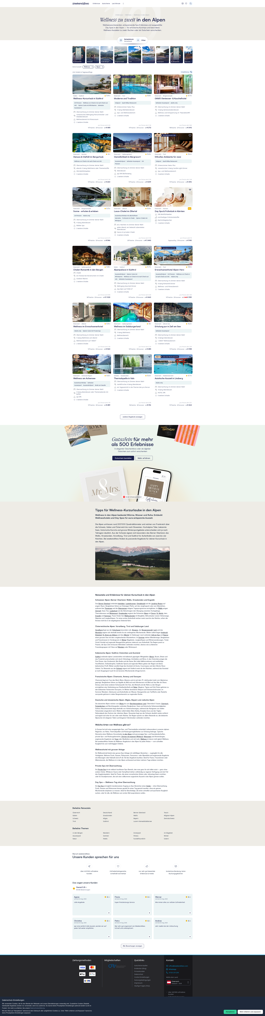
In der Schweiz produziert (134, 497)
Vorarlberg (99, 630)
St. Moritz (160, 613)
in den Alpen (127, 734)
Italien (75, 815)
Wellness (143, 739)
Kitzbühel (98, 635)
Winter (124, 640)
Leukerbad (113, 611)
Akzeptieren (230, 1012)
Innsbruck (164, 632)
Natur (135, 687)
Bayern (136, 818)
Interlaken (121, 604)
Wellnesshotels (129, 616)
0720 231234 (174, 972)
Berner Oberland (104, 604)
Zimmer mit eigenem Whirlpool (132, 737)
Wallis (160, 608)
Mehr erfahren (144, 458)
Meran (151, 657)
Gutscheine (106, 3)
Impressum (138, 983)
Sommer (142, 637)
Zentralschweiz (169, 818)
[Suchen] (191, 3)
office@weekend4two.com (178, 966)
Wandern (121, 647)
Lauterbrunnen (131, 604)
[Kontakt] (182, 3)
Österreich (76, 813)
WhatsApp (172, 969)
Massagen (147, 737)
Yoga (116, 739)
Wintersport (114, 613)
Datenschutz (138, 974)
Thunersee (108, 608)
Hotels (148, 786)
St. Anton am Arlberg (110, 635)
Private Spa (102, 769)
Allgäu (121, 704)
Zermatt (98, 611)
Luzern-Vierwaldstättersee (143, 821)
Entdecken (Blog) (140, 968)
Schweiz (119, 668)
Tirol (74, 821)
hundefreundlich (139, 839)
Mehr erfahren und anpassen (250, 1012)
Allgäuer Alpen (169, 815)
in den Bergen (78, 833)
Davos (153, 613)
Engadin (98, 616)
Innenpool (137, 833)
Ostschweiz (116, 630)
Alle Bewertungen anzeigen (132, 946)
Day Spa (101, 786)
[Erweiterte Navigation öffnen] (123, 3)
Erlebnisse (96, 3)
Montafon (98, 632)
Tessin (166, 813)
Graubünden (123, 613)
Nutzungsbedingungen (142, 980)
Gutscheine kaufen (141, 965)
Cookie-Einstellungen (141, 977)
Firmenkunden (139, 971)
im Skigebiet (168, 833)
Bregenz (135, 630)
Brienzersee (122, 608)
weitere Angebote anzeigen (132, 417)
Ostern (166, 839)
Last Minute (116, 3)
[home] (80, 3)
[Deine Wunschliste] (186, 3)
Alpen (146, 613)
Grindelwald (141, 604)
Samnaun (107, 616)
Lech (155, 630)
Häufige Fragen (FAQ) (142, 986)
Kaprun (165, 635)
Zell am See (155, 635)
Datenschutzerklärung (37, 1008)
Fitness (136, 836)
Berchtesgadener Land (138, 704)
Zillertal (126, 635)
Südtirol (98, 657)
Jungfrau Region (157, 604)
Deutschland (107, 813)
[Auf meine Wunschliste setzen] (108, 77)
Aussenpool (77, 836)
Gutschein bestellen (123, 458)
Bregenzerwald (147, 630)
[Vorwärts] (192, 54)
